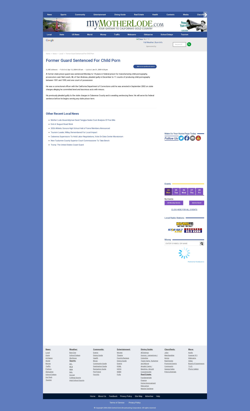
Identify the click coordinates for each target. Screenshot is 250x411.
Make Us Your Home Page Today (180, 133)
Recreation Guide (99, 369)
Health (155, 15)
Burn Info (158, 42)
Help (158, 396)
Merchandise (169, 355)
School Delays (167, 35)
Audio (190, 353)
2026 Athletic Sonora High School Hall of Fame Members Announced (80, 128)
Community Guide (100, 364)
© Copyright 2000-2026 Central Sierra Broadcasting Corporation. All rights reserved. (125, 408)
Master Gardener (147, 389)
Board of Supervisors (196, 364)
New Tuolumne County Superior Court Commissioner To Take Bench (80, 140)
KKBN (119, 372)
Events (95, 353)
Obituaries (148, 35)
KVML (119, 366)
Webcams (132, 35)
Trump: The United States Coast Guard (67, 145)
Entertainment (100, 15)
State (62, 35)
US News (75, 35)
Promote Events (170, 364)
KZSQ (119, 369)
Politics (48, 369)
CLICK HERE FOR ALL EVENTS (184, 209)
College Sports (75, 378)
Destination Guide (100, 366)
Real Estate (139, 15)
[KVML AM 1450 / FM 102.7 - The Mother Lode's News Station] (184, 223)
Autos (166, 358)
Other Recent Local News (62, 113)
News (49, 15)
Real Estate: (146, 374)
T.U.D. (190, 366)
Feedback (113, 396)
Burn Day (72, 353)
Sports (63, 15)
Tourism (184, 35)
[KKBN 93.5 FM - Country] (193, 229)
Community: (98, 349)
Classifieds (202, 15)
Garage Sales (169, 369)
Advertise (149, 396)
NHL (71, 372)
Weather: (73, 349)
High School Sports (76, 380)
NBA (71, 369)
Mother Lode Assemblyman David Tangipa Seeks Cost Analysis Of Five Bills (83, 120)
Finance (144, 380)
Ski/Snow (73, 358)
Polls (119, 375)
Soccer (72, 375)
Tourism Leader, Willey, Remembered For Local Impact (74, 132)
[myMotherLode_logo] (125, 24)
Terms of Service (117, 402)
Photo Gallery (193, 369)
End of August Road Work (62, 124)
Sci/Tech (49, 377)
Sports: (72, 361)
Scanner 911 (193, 355)
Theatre (120, 355)
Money (103, 35)
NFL (70, 364)
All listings (145, 353)
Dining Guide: (147, 349)
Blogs (95, 361)
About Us (102, 396)
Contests (170, 15)
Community (80, 15)
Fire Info (96, 375)
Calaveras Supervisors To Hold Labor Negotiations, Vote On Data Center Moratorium (87, 136)
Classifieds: (169, 349)
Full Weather (149, 42)
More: (191, 349)
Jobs (166, 353)
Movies (119, 353)
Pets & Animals (170, 372)
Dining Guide (120, 15)
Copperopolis (146, 372)
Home (92, 396)
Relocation (145, 386)
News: (48, 349)
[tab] (168, 191)
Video (190, 361)
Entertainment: (123, 349)
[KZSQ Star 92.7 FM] (174, 229)
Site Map (138, 396)
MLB (71, 367)
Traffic (117, 35)
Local (49, 35)
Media (186, 15)
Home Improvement (148, 383)
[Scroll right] (205, 15)
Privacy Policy (126, 396)
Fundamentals (146, 378)
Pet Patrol (97, 372)
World (89, 35)
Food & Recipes (123, 358)
